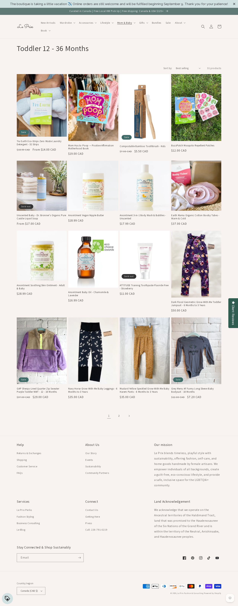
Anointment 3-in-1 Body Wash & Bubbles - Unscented (143, 217)
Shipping (22, 460)
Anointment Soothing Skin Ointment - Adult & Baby (41, 287)
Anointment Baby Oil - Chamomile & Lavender (88, 294)
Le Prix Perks (24, 510)
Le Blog (21, 529)
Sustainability (93, 466)
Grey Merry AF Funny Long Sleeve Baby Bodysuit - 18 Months (192, 390)
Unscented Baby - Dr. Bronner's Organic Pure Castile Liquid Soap (41, 217)
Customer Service (27, 466)
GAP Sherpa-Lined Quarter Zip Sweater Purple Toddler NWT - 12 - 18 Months (38, 390)
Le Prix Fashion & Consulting (190, 593)
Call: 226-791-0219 (96, 529)
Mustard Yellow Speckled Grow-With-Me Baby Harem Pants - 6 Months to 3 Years (144, 390)
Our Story (91, 453)
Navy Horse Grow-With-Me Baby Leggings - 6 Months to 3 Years (93, 390)
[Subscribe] (79, 557)
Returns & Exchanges (29, 453)
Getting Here (92, 516)
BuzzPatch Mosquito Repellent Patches (192, 145)
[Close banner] (234, 4)
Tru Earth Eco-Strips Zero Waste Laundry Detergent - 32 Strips (39, 143)
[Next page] (129, 416)
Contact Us (91, 510)
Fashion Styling (25, 516)
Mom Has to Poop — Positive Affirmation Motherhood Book (91, 147)
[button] (67, 23)
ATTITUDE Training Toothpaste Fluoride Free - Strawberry (144, 287)
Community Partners (97, 473)
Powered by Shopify (212, 593)
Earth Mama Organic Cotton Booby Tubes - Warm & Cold (195, 217)
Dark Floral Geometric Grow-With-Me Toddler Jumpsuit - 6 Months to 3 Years (196, 304)
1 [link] (109, 416)
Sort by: (167, 68)
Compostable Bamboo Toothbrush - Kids (142, 146)
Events (89, 460)
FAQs (19, 473)
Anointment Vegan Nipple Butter (86, 215)
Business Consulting (28, 523)
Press (88, 523)
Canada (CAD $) (29, 590)
